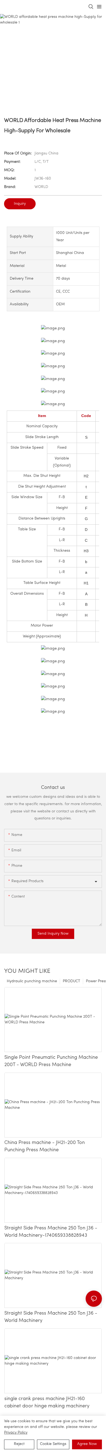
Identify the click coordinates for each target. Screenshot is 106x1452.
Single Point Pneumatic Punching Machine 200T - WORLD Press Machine (51, 1061)
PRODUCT (71, 981)
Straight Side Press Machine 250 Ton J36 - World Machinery (50, 1317)
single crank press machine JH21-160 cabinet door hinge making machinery (46, 1403)
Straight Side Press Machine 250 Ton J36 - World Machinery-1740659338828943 (50, 1232)
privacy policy (15, 1433)
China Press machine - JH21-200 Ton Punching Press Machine (44, 1146)
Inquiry (20, 204)
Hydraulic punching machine (32, 981)
